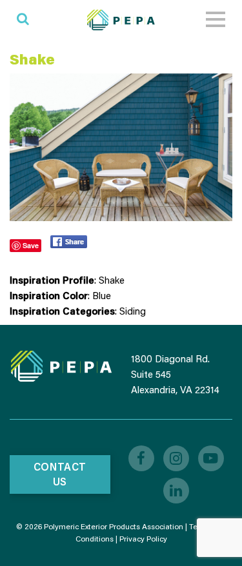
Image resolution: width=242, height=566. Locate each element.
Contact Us (60, 474)
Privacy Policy (143, 538)
